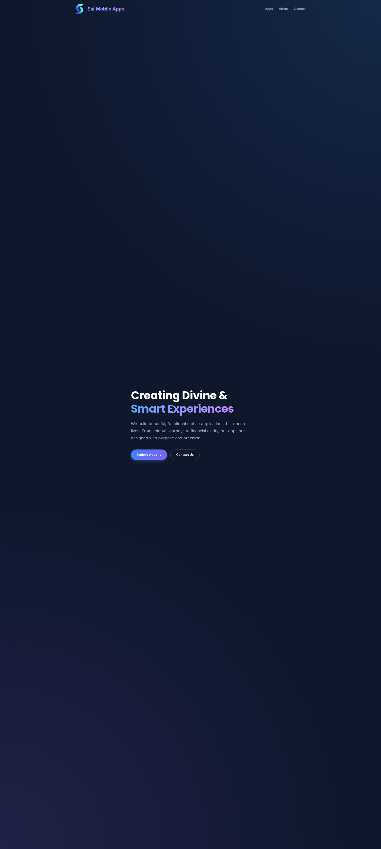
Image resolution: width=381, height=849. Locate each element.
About (283, 9)
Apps (269, 9)
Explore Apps (147, 455)
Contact (300, 9)
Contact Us (185, 455)
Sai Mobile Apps (105, 9)
